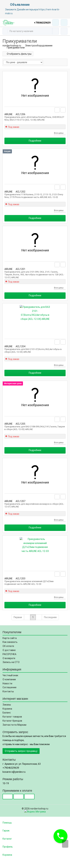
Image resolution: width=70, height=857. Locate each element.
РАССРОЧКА (9, 654)
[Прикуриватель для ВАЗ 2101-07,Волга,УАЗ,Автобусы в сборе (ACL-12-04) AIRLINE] (35, 320)
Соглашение (9, 687)
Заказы (7, 704)
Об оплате (8, 646)
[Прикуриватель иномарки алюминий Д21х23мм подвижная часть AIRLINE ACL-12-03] (35, 552)
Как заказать (10, 642)
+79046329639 (42, 22)
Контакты (8, 691)
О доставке (9, 650)
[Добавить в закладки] (57, 110)
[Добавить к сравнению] (63, 110)
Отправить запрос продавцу (21, 751)
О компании (9, 679)
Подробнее (35, 140)
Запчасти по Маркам (14, 724)
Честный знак (10, 675)
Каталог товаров (12, 716)
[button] (60, 836)
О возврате (9, 658)
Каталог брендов (12, 720)
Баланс (7, 712)
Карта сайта (10, 638)
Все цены (59, 133)
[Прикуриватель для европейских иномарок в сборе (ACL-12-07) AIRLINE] (35, 475)
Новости (7, 683)
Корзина (7, 708)
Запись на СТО (11, 662)
